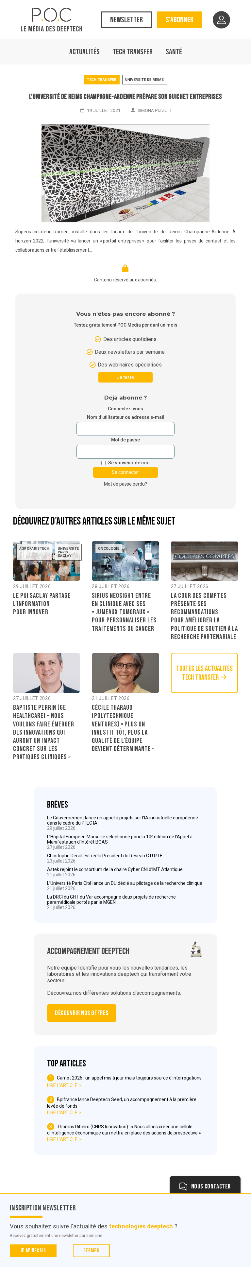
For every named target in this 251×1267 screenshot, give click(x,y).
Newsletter (126, 20)
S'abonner (179, 20)
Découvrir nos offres (82, 1013)
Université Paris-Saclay (68, 552)
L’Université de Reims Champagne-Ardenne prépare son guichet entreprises (125, 97)
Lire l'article (62, 1085)
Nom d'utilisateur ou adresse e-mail (125, 417)
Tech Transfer (133, 52)
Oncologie (108, 548)
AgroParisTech (34, 548)
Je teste (125, 377)
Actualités (84, 52)
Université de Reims (144, 80)
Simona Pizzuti (154, 110)
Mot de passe (125, 439)
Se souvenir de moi (129, 462)
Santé (174, 52)
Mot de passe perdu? (125, 484)
